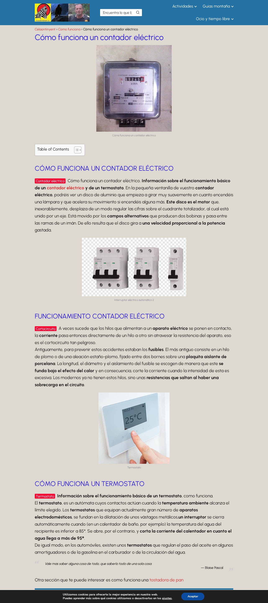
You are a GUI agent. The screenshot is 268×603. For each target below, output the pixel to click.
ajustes (167, 598)
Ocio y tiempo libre (213, 18)
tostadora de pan (166, 579)
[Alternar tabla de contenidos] (75, 149)
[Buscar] (138, 12)
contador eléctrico (65, 187)
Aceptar (193, 596)
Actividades (182, 6)
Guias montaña (216, 6)
